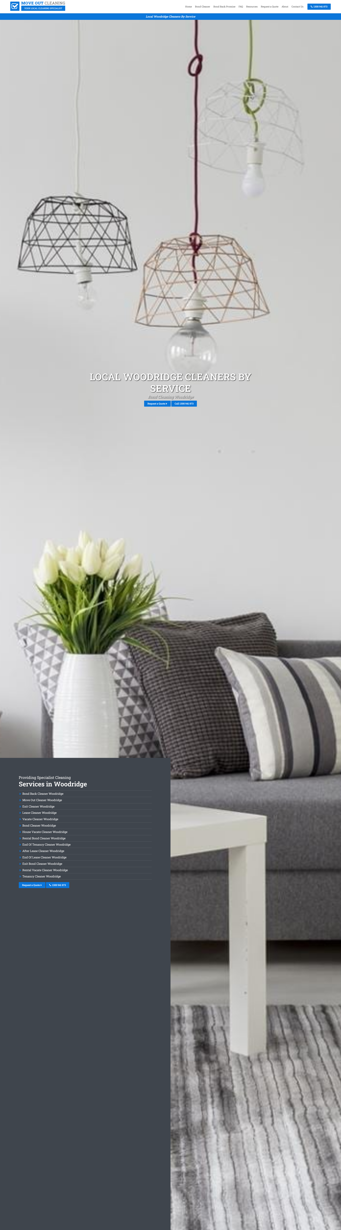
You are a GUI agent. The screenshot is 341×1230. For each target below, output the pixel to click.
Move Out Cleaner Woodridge (42, 800)
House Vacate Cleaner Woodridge (44, 832)
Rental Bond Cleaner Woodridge (44, 838)
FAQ (241, 6)
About (285, 6)
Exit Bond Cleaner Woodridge (42, 864)
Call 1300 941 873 (184, 403)
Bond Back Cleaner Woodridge (42, 794)
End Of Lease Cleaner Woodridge (44, 857)
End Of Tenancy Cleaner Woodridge (46, 844)
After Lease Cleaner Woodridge (43, 851)
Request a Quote (269, 6)
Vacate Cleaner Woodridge (40, 819)
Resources (252, 6)
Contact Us (297, 6)
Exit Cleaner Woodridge (38, 806)
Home (188, 6)
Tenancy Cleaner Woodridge (41, 876)
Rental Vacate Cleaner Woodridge (45, 870)
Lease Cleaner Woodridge (39, 813)
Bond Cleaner (202, 6)
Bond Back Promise (224, 6)
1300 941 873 (320, 6)
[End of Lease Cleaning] (37, 10)
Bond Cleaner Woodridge (39, 825)
